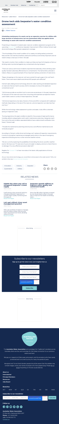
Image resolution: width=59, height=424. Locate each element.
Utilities (20, 168)
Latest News (12, 16)
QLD (22, 389)
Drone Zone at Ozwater (20, 159)
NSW (10, 389)
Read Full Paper (9, 198)
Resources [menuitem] (6, 379)
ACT (4, 389)
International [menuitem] (7, 374)
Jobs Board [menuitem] (6, 382)
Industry (19, 166)
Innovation (7, 166)
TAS (34, 389)
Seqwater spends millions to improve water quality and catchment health (41, 185)
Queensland (8, 168)
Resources (5, 16)
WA (46, 389)
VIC (40, 389)
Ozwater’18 (12, 47)
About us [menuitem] (6, 372)
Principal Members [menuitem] (9, 377)
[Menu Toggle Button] (55, 11)
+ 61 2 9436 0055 (12, 415)
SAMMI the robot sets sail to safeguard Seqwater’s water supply (15, 185)
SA (28, 389)
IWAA (53, 389)
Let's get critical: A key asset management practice (15, 203)
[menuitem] (6, 5)
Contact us (6, 419)
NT (16, 389)
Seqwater (30, 166)
